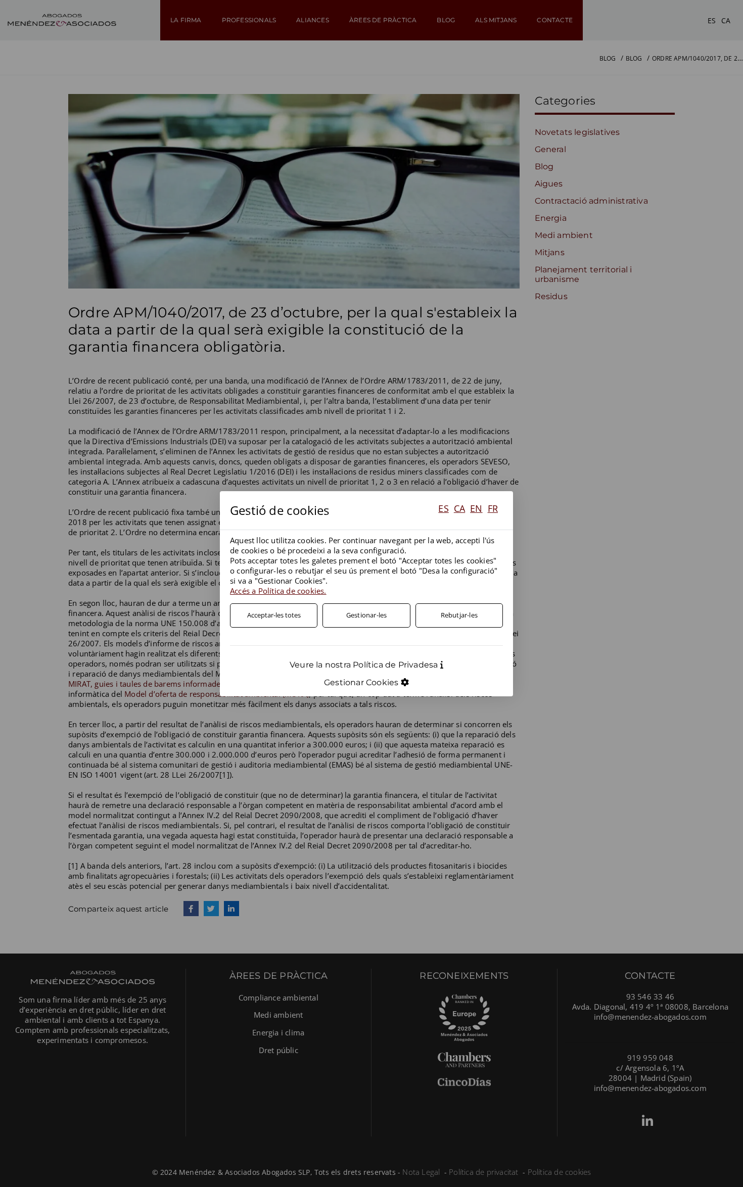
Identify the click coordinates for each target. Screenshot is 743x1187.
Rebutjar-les (459, 615)
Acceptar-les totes (274, 615)
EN (476, 508)
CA (459, 508)
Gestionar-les (366, 615)
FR (493, 508)
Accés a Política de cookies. (278, 591)
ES (443, 508)
